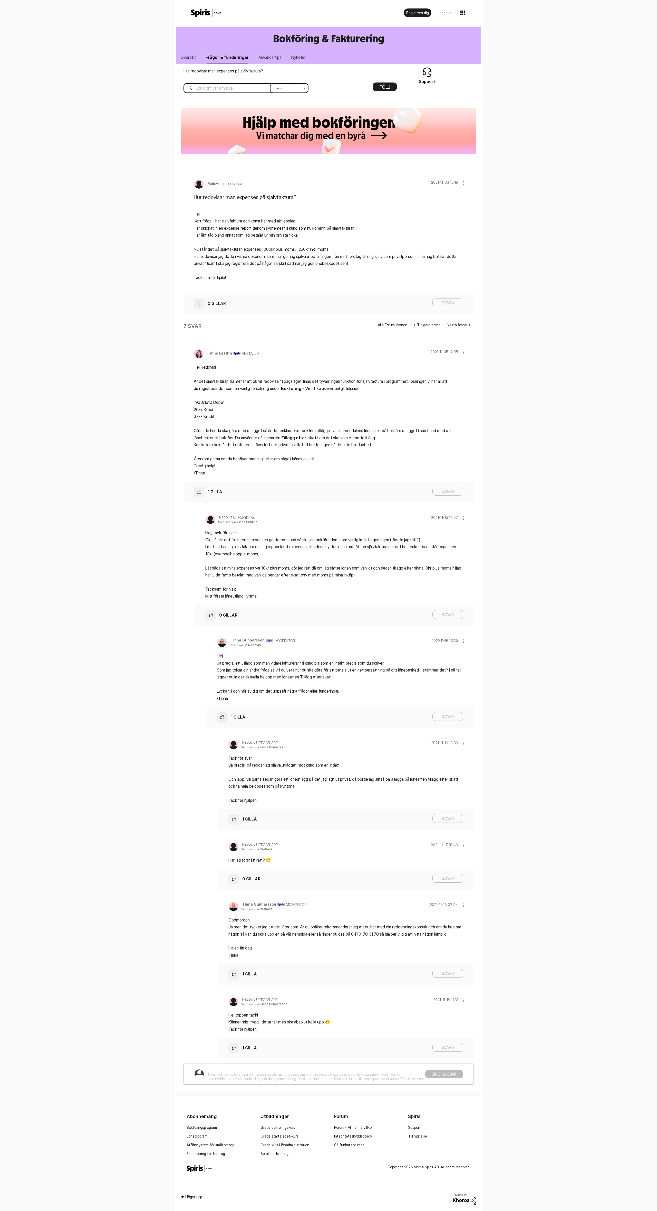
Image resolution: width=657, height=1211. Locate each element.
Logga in (444, 13)
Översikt (188, 57)
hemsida (299, 934)
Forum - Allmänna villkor (353, 1127)
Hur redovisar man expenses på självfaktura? (223, 70)
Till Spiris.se (417, 1136)
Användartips (270, 57)
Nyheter (298, 57)
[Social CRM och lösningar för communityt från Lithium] (464, 1199)
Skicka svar (444, 1074)
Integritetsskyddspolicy (353, 1136)
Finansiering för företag (206, 1153)
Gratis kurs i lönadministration (284, 1145)
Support (414, 1127)
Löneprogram (197, 1136)
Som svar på (237, 522)
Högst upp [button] (193, 1197)
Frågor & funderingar (227, 57)
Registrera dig (417, 13)
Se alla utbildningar (276, 1153)
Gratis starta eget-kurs (279, 1136)
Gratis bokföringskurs (277, 1127)
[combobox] (242, 88)
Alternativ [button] (385, 89)
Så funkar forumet (349, 1145)
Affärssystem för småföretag (210, 1145)
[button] (463, 183)
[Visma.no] (206, 13)
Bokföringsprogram (202, 1127)
